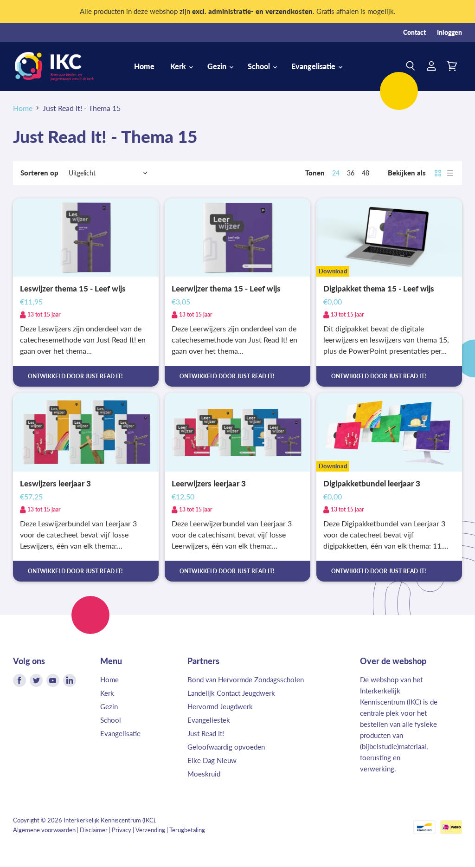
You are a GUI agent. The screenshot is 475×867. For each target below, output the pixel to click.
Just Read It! (205, 733)
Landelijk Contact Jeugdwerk (231, 693)
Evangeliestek (208, 720)
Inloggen (449, 32)
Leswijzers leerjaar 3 (55, 483)
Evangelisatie (314, 66)
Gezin (217, 66)
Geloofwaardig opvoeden (226, 747)
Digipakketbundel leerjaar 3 (371, 483)
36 (350, 173)
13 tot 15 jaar (43, 314)
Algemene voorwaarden (44, 830)
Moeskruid (203, 774)
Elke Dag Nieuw (212, 760)
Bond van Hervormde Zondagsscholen (245, 679)
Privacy (121, 830)
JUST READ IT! (103, 376)
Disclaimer (94, 830)
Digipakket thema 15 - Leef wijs (378, 288)
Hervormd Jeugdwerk (220, 706)
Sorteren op (39, 173)
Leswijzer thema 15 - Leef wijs (73, 288)
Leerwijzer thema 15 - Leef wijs (226, 288)
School (260, 66)
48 (365, 173)
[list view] (450, 173)
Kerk (179, 66)
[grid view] (438, 173)
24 (336, 173)
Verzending (150, 830)
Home (144, 66)
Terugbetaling (187, 830)
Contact (414, 32)
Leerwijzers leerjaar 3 (209, 483)
